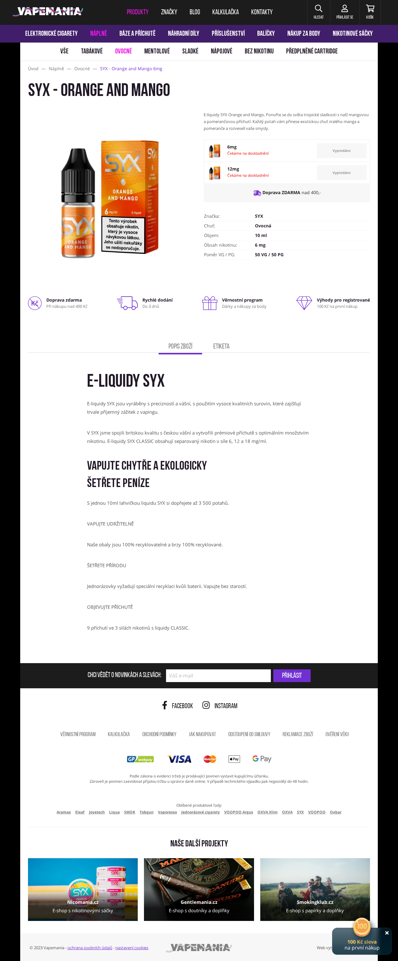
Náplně (98, 34)
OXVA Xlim (267, 812)
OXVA (287, 812)
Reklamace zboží (298, 735)
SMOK (129, 812)
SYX (259, 216)
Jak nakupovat (202, 735)
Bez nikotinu (259, 51)
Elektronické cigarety (51, 34)
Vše (64, 51)
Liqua (114, 812)
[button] (318, 12)
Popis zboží (180, 346)
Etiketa (221, 346)
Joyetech (97, 812)
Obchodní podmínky (159, 735)
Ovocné (123, 51)
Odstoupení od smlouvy (249, 735)
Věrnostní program (77, 735)
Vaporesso (167, 812)
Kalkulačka (119, 735)
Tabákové (92, 51)
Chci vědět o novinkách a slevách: (124, 675)
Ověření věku (337, 735)
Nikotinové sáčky (353, 34)
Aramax (64, 812)
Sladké (190, 51)
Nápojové (221, 51)
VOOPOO (317, 812)
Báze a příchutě (137, 34)
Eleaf (80, 812)
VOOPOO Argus (238, 812)
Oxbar (335, 812)
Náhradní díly (183, 34)
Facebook (182, 706)
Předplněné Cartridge (312, 51)
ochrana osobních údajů (89, 947)
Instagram (226, 706)
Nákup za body (303, 34)
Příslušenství (228, 34)
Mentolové (157, 51)
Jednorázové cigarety (200, 812)
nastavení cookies (131, 947)
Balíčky (266, 34)
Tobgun (147, 812)
